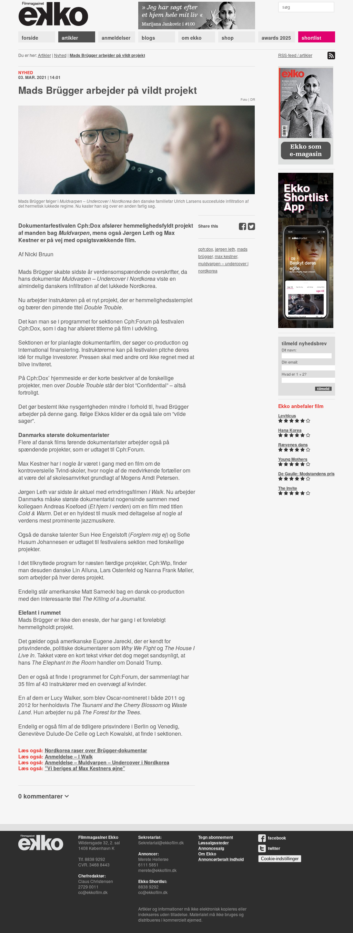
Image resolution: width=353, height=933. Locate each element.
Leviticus (287, 415)
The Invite (287, 488)
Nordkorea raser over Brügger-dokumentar (96, 750)
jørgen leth (225, 249)
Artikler (44, 55)
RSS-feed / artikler (295, 55)
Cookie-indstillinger (280, 858)
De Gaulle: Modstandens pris (306, 473)
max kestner (226, 256)
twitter (274, 848)
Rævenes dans (293, 444)
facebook (277, 838)
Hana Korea (290, 430)
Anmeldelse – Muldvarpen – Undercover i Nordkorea (107, 762)
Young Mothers (292, 459)
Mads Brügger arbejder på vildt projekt (107, 55)
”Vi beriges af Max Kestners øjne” (85, 768)
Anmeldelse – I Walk (69, 756)
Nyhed (60, 55)
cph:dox (205, 249)
